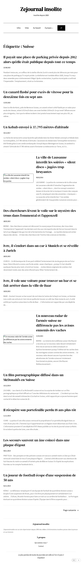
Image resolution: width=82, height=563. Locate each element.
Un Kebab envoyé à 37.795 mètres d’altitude (36, 127)
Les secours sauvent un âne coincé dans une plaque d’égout (36, 442)
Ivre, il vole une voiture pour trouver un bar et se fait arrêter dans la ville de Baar (39, 283)
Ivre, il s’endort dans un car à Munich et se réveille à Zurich (40, 248)
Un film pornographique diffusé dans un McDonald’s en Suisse (33, 377)
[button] (76, 560)
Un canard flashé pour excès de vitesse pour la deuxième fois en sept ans (38, 94)
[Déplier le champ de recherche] (61, 28)
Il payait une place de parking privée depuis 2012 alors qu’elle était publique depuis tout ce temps (40, 59)
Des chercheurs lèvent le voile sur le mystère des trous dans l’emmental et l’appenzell (39, 213)
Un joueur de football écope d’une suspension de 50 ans (39, 477)
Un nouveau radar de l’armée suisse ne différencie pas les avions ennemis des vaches (55, 323)
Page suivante (71, 510)
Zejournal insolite (41, 9)
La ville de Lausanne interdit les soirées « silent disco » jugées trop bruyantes (56, 164)
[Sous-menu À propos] (52, 27)
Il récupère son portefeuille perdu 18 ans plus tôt (39, 410)
